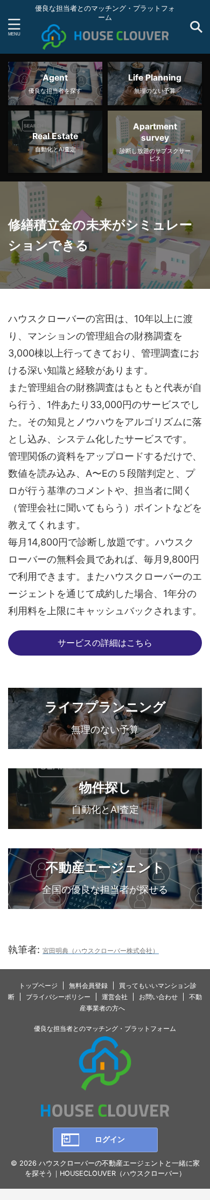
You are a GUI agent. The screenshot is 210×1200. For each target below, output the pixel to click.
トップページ (38, 985)
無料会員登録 (88, 985)
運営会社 (115, 997)
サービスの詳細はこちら (105, 642)
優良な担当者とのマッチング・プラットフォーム (105, 1028)
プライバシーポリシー (58, 997)
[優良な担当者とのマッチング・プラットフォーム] (105, 41)
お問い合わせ (158, 997)
